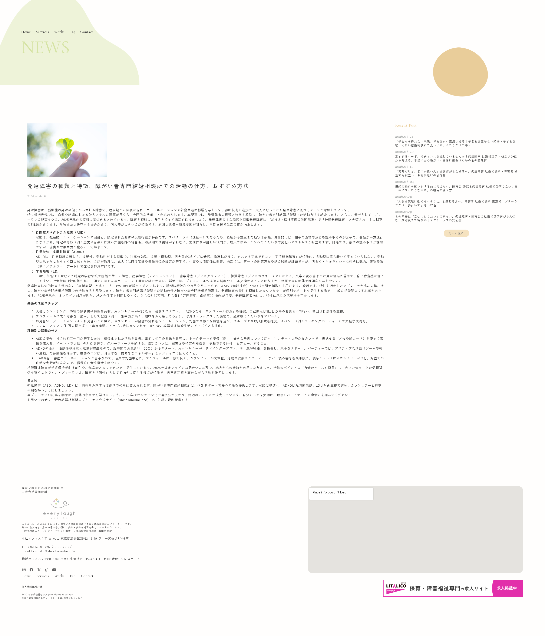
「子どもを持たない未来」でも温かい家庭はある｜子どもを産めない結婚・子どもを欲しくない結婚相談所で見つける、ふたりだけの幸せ (455, 143)
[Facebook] (31, 569)
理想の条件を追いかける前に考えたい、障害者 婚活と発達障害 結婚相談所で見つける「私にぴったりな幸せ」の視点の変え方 (456, 188)
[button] (456, 233)
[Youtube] (54, 569)
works (59, 32)
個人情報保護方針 (32, 586)
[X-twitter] (39, 569)
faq (72, 32)
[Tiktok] (46, 569)
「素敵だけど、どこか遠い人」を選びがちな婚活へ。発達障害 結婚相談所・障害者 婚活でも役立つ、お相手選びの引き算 (456, 173)
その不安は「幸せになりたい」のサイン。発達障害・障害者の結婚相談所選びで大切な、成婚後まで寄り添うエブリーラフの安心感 (455, 218)
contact (86, 32)
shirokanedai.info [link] (133, 399)
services (42, 32)
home (26, 32)
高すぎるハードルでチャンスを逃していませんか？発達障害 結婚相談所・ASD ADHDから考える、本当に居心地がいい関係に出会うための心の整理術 (456, 158)
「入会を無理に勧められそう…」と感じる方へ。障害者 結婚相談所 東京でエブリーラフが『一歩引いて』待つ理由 (456, 203)
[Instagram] (24, 569)
